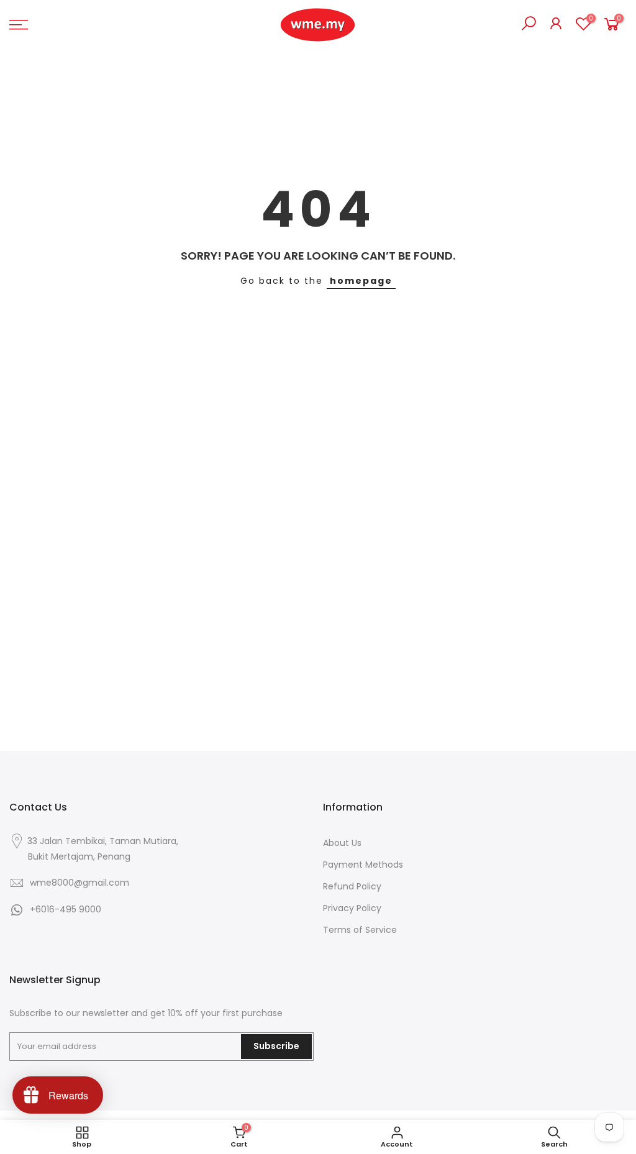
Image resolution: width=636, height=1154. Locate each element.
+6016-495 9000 (65, 909)
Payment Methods (363, 864)
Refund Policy (352, 886)
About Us (342, 843)
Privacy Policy (352, 908)
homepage (361, 281)
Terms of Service (360, 930)
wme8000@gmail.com (79, 882)
